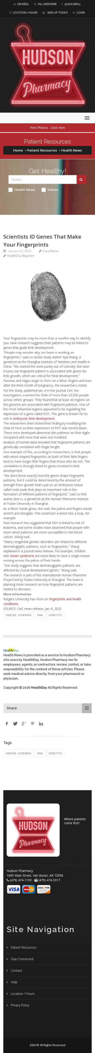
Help (13, 982)
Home (18, 150)
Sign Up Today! (57, 12)
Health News (24, 189)
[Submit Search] (82, 179)
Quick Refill (72, 4)
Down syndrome (22, 556)
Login (80, 12)
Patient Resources (42, 150)
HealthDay (39, 687)
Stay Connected (21, 959)
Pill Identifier (47, 4)
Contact (16, 970)
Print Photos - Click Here (47, 128)
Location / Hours (25, 12)
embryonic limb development (34, 418)
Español (23, 4)
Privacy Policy (19, 1005)
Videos (53, 189)
